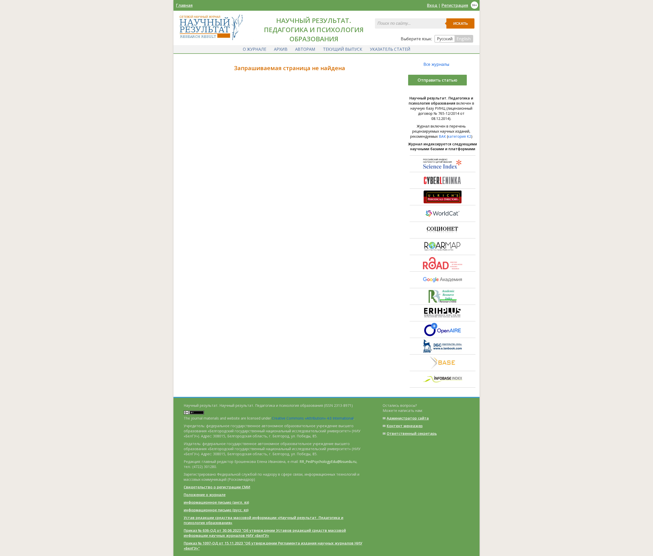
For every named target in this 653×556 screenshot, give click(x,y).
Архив (280, 49)
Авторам (305, 49)
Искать (460, 23)
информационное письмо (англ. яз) (216, 502)
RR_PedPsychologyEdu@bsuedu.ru (327, 461)
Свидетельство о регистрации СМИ (217, 487)
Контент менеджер (405, 425)
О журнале (254, 49)
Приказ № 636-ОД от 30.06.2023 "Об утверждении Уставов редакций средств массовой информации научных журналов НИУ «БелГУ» (265, 533)
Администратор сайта (408, 418)
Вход (432, 5)
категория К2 (459, 136)
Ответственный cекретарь (412, 433)
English (464, 39)
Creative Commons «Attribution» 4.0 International (313, 418)
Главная (184, 5)
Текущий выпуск (342, 49)
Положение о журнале (204, 494)
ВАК (442, 136)
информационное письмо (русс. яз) (216, 510)
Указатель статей (390, 49)
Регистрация (455, 5)
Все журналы (436, 64)
